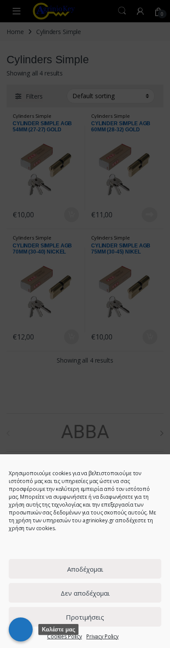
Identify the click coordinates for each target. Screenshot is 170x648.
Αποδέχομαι (85, 569)
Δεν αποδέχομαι (85, 593)
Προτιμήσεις (85, 617)
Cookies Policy (64, 636)
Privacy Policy (102, 636)
